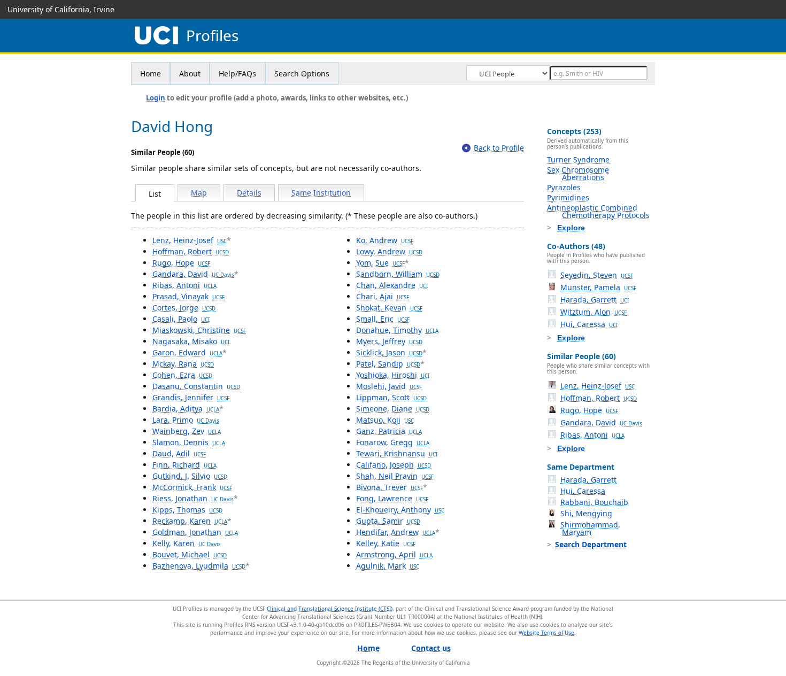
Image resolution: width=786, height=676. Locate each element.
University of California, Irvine (60, 9)
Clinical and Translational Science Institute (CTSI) (329, 608)
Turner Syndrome (578, 159)
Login (155, 98)
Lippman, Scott (391, 397)
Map (199, 193)
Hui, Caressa (589, 324)
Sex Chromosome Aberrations (578, 173)
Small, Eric (383, 319)
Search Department (591, 544)
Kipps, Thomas (187, 509)
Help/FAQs (237, 73)
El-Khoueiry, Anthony (400, 509)
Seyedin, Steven (596, 275)
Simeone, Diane (392, 408)
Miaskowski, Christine (199, 330)
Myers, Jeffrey (389, 341)
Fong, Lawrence (392, 498)
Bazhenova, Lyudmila (198, 566)
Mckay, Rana (183, 364)
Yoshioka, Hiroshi (392, 375)
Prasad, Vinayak (188, 296)
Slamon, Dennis (188, 442)
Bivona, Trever (389, 487)
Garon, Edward (187, 352)
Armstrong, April (394, 554)
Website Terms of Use (546, 632)
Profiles (212, 35)
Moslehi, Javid (389, 386)
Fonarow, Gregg (392, 442)
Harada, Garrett (594, 299)
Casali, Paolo (181, 319)
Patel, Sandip (388, 364)
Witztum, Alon (593, 312)
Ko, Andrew (384, 240)
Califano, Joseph (393, 465)
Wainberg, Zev (186, 431)
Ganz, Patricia (389, 431)
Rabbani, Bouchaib (594, 502)
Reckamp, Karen (189, 521)
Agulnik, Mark (387, 566)
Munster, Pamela (598, 287)
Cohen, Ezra (182, 375)
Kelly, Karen (186, 543)
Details (249, 193)
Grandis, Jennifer (190, 397)
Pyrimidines (568, 197)
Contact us (431, 648)
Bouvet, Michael (189, 554)
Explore (571, 227)
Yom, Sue (380, 263)
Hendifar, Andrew (395, 532)
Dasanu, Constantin (196, 386)
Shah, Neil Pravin (395, 476)
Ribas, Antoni (184, 285)
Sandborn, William (398, 274)
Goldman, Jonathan (195, 532)
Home (150, 73)
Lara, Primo (185, 420)
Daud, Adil (179, 453)
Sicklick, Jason (389, 352)
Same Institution (321, 193)
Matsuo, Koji (385, 420)
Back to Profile (499, 148)
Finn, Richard (184, 465)
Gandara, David (193, 274)
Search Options (301, 73)
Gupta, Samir (388, 521)
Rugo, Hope (181, 263)
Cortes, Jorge (183, 307)
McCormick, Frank (192, 487)
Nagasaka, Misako (190, 341)
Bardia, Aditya (185, 408)
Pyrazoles (564, 187)
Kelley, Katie (385, 543)
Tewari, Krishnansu (396, 453)
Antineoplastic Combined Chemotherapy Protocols (598, 211)
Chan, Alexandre (392, 285)
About (190, 73)
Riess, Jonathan (193, 498)
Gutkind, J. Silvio (189, 476)
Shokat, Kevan (389, 307)
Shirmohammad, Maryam (590, 528)
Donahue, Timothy (397, 330)
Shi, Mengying (586, 513)
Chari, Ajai (382, 296)
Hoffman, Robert (190, 251)
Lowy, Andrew (389, 251)
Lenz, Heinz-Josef (189, 240)
